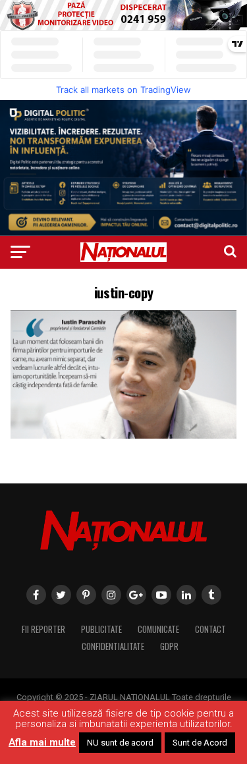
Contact (210, 629)
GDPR (169, 646)
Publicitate (101, 629)
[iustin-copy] (124, 435)
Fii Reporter (43, 629)
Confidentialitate (113, 646)
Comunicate (158, 629)
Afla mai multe (42, 742)
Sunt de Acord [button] (200, 743)
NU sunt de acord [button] (120, 743)
